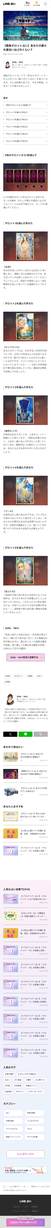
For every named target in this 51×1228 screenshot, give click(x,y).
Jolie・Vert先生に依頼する (24, 657)
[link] (9, 4)
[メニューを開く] (45, 4)
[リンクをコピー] (41, 734)
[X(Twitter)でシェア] (10, 734)
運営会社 (35, 1211)
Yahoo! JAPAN (25, 1215)
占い (25, 1186)
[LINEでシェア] (25, 734)
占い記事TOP (15, 1186)
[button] (25, 25)
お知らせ (16, 1206)
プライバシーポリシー (21, 1211)
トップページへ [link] (25, 1154)
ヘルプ (25, 1206)
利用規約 (34, 1206)
